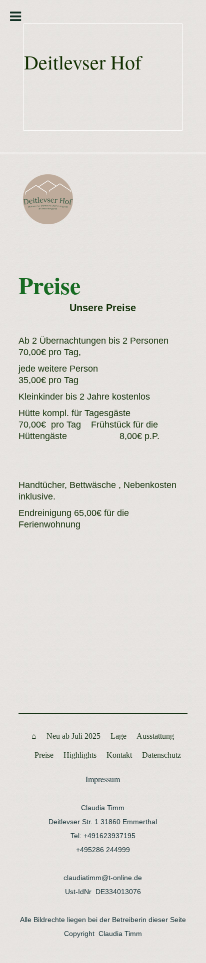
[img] (52, 199)
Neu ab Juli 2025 (73, 736)
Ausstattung (155, 736)
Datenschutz (161, 755)
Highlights (80, 755)
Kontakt (119, 755)
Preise (44, 755)
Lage (118, 736)
